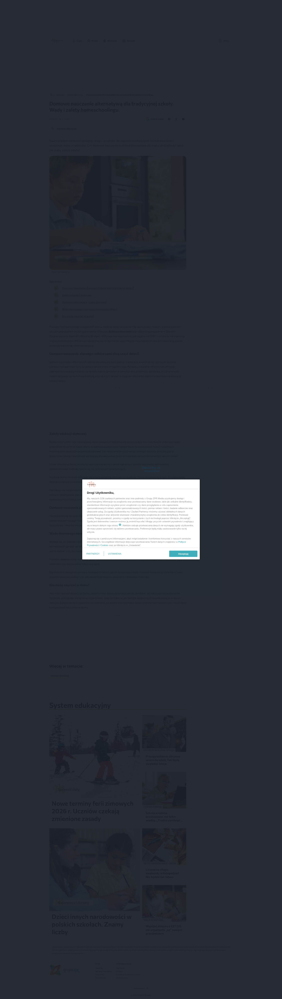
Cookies (104, 545)
